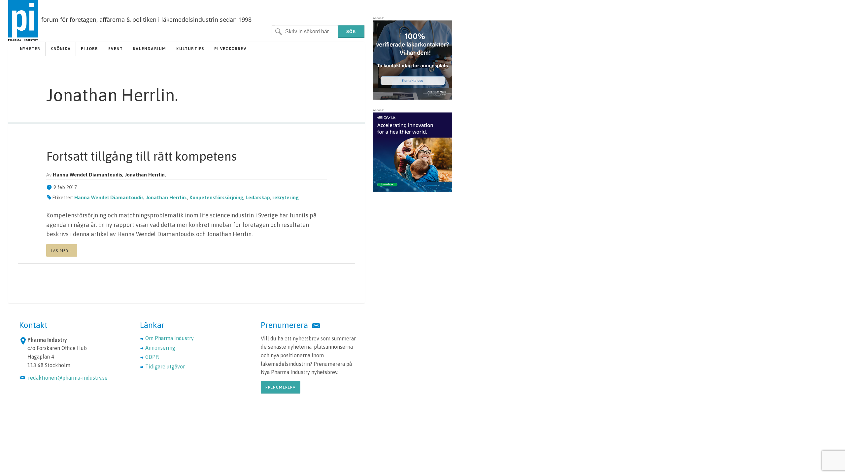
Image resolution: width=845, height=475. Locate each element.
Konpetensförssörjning (216, 197)
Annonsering (160, 348)
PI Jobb (89, 49)
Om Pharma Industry (169, 338)
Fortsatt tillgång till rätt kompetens (141, 156)
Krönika (60, 49)
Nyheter (30, 49)
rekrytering (285, 197)
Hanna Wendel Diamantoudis (109, 197)
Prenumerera (280, 387)
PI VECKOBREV (230, 49)
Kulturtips (190, 49)
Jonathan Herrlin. (166, 197)
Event (115, 49)
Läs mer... (62, 250)
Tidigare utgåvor (165, 366)
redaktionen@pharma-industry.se (68, 378)
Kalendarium (149, 49)
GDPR (152, 357)
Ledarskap (258, 197)
